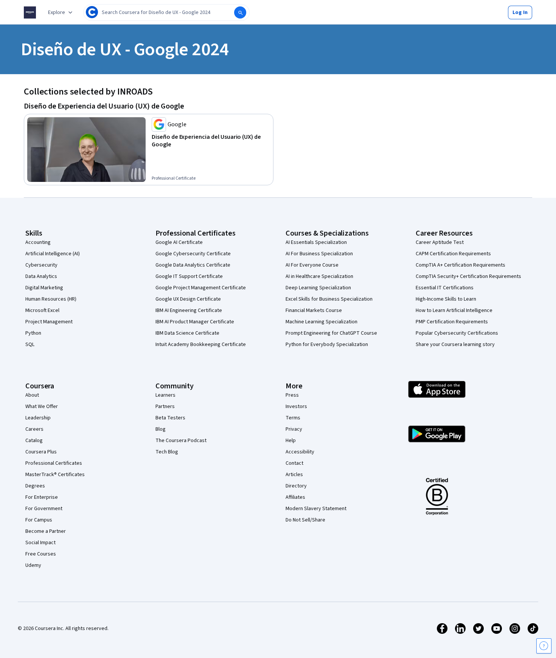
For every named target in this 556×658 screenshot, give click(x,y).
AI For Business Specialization (319, 254)
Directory (296, 486)
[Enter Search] (240, 12)
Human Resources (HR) (50, 299)
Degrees (35, 486)
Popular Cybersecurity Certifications (457, 333)
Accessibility (300, 452)
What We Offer (41, 406)
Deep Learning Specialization (318, 288)
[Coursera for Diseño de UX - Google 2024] (30, 12)
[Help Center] (543, 645)
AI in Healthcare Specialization (319, 276)
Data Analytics (41, 276)
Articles (294, 474)
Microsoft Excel (42, 310)
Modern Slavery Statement (316, 508)
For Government (43, 508)
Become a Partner (45, 531)
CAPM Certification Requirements (453, 254)
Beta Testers (170, 418)
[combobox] (166, 12)
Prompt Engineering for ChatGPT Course (331, 333)
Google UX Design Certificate (188, 299)
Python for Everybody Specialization (327, 344)
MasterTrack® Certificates (55, 474)
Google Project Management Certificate (200, 288)
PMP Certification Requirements (452, 322)
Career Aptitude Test (440, 242)
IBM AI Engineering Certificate (188, 310)
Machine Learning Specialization (321, 322)
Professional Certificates (53, 463)
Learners (165, 395)
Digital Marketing (44, 288)
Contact (294, 463)
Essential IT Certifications (445, 288)
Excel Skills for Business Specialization (329, 299)
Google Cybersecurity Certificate (193, 254)
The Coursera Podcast (181, 440)
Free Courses (40, 554)
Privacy (294, 429)
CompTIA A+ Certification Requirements (460, 265)
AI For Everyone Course (312, 265)
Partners (165, 406)
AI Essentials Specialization (316, 242)
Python (33, 333)
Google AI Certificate (179, 242)
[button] (520, 12)
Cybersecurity (41, 265)
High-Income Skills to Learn (446, 299)
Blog (160, 429)
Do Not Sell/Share (305, 520)
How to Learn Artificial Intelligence (454, 310)
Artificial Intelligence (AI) (52, 254)
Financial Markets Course (314, 310)
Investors (296, 406)
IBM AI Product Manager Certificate (194, 322)
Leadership (38, 418)
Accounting (38, 242)
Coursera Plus (41, 452)
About (32, 395)
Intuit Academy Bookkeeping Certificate (200, 344)
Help (291, 440)
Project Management (49, 322)
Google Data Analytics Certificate (192, 265)
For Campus (38, 520)
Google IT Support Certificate (189, 276)
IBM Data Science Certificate (187, 333)
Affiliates (295, 497)
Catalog (34, 440)
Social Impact (40, 542)
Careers (34, 429)
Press (292, 395)
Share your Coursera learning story (455, 344)
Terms (293, 418)
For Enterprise (41, 497)
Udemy (33, 565)
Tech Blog (166, 452)
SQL (29, 344)
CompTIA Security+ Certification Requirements (468, 276)
